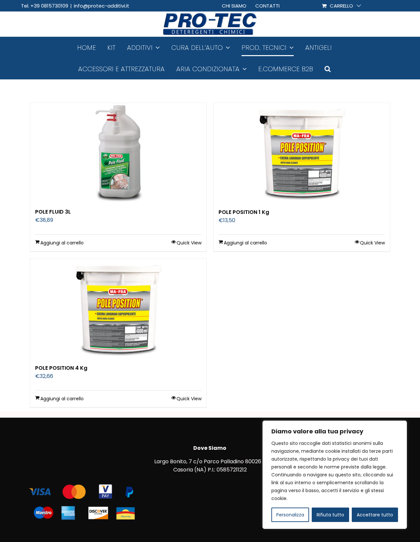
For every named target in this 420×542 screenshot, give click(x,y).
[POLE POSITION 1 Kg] (302, 152)
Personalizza (290, 514)
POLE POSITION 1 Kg (244, 212)
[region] (334, 475)
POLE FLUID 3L (53, 212)
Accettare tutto (375, 514)
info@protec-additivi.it (101, 5)
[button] (328, 68)
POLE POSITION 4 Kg (61, 368)
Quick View (189, 243)
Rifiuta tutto (330, 514)
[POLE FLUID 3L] (118, 152)
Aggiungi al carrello (62, 243)
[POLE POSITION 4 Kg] (118, 308)
